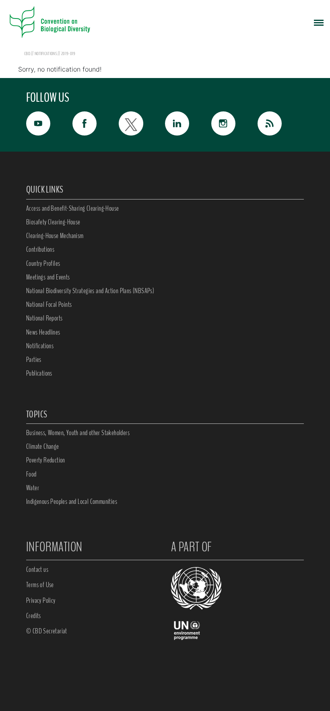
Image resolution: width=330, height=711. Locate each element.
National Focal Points (49, 304)
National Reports (44, 318)
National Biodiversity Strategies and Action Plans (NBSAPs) (90, 291)
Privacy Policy (41, 600)
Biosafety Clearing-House (53, 222)
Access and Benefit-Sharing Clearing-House (72, 208)
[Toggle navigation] (319, 22)
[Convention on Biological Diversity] (50, 22)
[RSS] (281, 125)
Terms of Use (40, 585)
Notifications (40, 346)
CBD (27, 53)
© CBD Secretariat (46, 631)
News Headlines (43, 332)
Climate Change (42, 446)
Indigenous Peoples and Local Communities (71, 501)
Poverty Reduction (45, 460)
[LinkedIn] (188, 123)
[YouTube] (49, 123)
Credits (33, 616)
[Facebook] (95, 123)
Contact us (37, 569)
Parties (33, 359)
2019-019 (68, 53)
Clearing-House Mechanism (55, 235)
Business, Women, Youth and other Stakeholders (78, 433)
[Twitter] (142, 123)
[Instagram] (234, 123)
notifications (46, 53)
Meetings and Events (48, 277)
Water (32, 488)
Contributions (40, 249)
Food (31, 474)
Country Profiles (43, 263)
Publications (39, 373)
